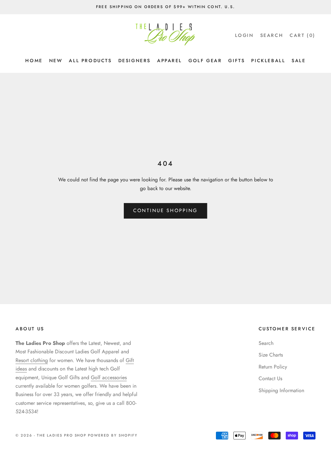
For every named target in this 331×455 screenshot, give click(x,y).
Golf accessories (109, 377)
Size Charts (271, 354)
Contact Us (270, 378)
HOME (33, 60)
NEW (56, 60)
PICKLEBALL (268, 60)
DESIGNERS (134, 60)
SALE (298, 60)
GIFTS (236, 60)
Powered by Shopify (113, 435)
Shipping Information (281, 390)
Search (266, 343)
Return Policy (273, 366)
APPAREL (169, 60)
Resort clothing (32, 360)
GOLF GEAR (205, 60)
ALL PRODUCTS (90, 60)
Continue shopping (165, 210)
